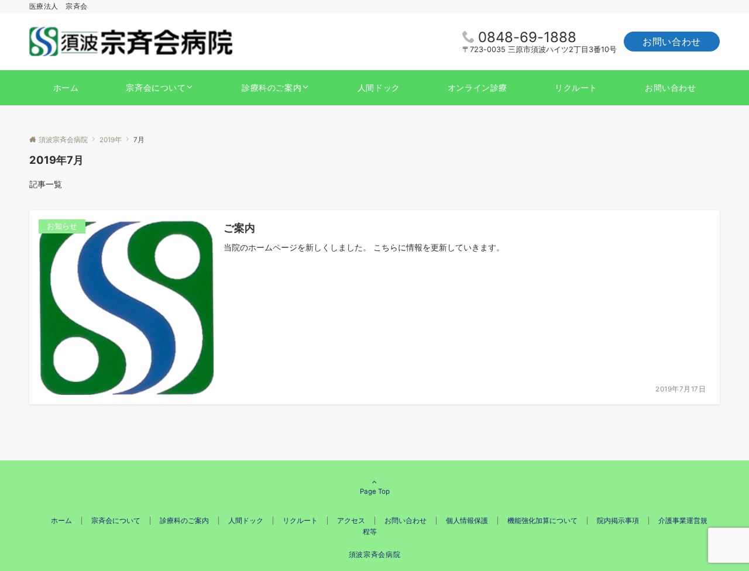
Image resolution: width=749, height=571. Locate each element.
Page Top (375, 491)
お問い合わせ (672, 41)
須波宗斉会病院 (374, 555)
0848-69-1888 (527, 37)
